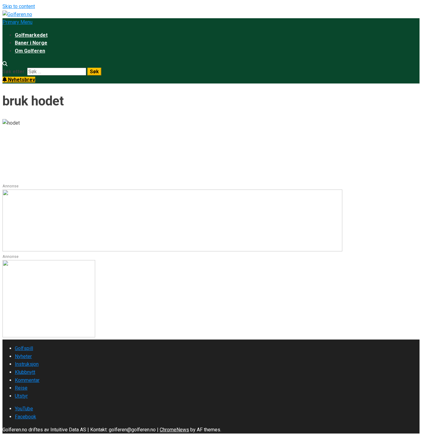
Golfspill (24, 348)
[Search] (4, 64)
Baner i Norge (31, 43)
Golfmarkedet (31, 35)
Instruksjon (27, 364)
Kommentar (27, 380)
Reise (21, 388)
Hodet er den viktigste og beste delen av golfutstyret (118, 147)
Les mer (12, 179)
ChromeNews (174, 430)
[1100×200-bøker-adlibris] (172, 250)
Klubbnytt (25, 372)
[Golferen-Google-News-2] (48, 336)
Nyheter (23, 356)
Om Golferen (30, 51)
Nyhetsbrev (21, 80)
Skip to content (18, 6)
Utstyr (21, 396)
